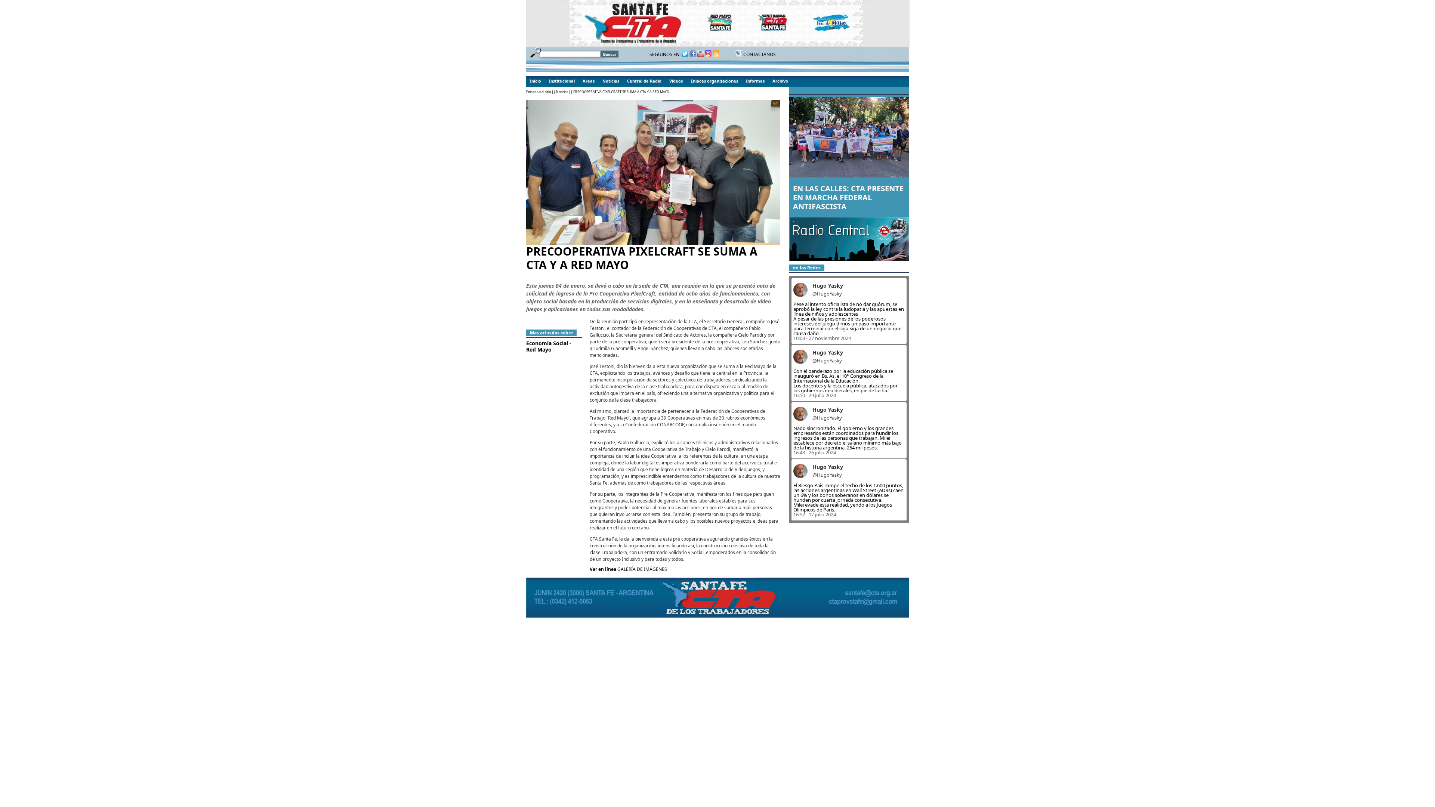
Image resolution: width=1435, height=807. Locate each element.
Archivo (780, 81)
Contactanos (759, 54)
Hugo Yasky (827, 285)
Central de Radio (644, 81)
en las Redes (807, 268)
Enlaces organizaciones (714, 81)
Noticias (610, 81)
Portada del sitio (538, 91)
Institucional (562, 81)
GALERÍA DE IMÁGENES (642, 569)
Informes (755, 81)
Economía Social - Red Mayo (548, 346)
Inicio (535, 81)
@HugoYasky (827, 293)
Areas (589, 81)
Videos (676, 81)
